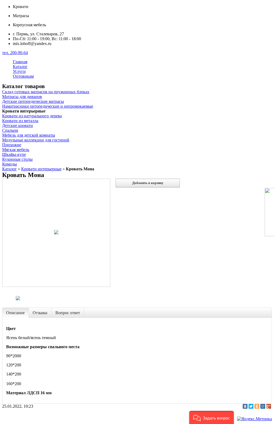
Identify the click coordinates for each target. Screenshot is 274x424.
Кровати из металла (20, 120)
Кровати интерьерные (41, 169)
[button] (211, 417)
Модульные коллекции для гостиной (35, 140)
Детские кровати (17, 125)
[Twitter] (251, 406)
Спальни (10, 130)
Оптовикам (23, 76)
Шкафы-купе (14, 154)
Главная (20, 61)
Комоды (9, 164)
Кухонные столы (17, 159)
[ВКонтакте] (245, 406)
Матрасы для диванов (22, 96)
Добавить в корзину (147, 183)
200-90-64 (15, 52)
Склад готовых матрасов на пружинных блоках (45, 91)
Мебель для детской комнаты (28, 135)
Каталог (20, 66)
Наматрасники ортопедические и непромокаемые (47, 106)
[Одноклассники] (256, 406)
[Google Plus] (268, 406)
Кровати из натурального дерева (32, 116)
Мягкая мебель (15, 149)
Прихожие (11, 144)
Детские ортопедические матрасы (33, 101)
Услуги (19, 71)
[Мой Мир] (262, 406)
